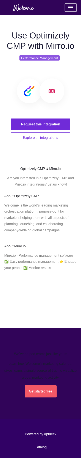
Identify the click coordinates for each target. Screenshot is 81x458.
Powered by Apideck (40, 434)
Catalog (41, 447)
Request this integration (40, 124)
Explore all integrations (40, 137)
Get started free (40, 391)
